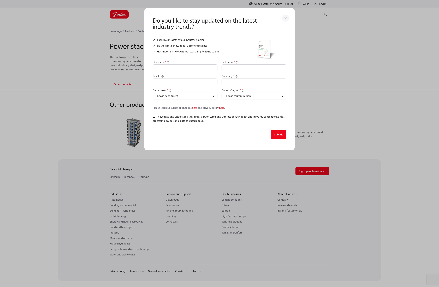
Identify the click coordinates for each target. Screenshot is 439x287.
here (195, 107)
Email (157, 76)
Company (228, 76)
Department (160, 90)
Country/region (231, 90)
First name (159, 62)
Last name (228, 62)
